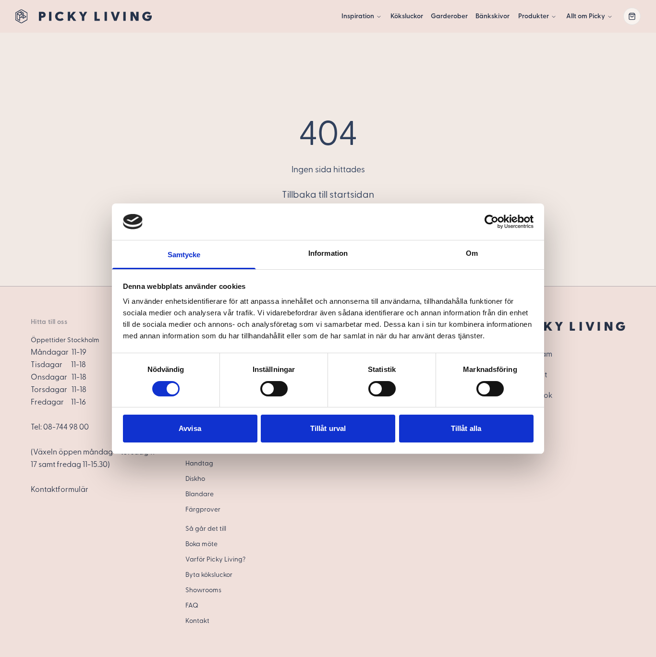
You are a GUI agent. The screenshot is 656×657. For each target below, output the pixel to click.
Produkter (533, 16)
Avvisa (190, 428)
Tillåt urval (328, 428)
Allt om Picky (585, 16)
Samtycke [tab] (184, 255)
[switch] (274, 388)
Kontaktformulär (59, 489)
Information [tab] (328, 253)
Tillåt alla (466, 428)
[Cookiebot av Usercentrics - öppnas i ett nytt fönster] (491, 222)
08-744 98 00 (66, 427)
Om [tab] (472, 253)
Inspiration (357, 16)
